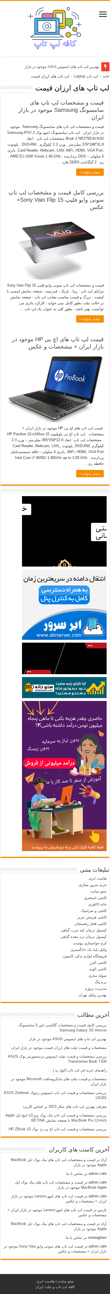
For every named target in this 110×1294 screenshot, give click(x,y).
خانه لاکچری (97, 904)
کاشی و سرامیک (94, 911)
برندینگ (101, 982)
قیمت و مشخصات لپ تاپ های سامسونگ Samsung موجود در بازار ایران (61, 109)
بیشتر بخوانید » (90, 172)
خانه (106, 76)
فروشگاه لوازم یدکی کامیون (85, 956)
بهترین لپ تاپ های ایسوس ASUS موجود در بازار (62, 67)
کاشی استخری (95, 898)
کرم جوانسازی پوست (90, 943)
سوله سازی (98, 975)
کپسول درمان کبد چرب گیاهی (84, 930)
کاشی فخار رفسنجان (90, 924)
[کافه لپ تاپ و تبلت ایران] (55, 27)
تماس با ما (74, 1173)
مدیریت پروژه (96, 988)
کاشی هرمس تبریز (92, 917)
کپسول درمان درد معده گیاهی (83, 937)
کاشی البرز (98, 962)
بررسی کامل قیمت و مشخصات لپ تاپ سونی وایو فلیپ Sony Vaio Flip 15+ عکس (56, 199)
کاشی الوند (98, 969)
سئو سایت (98, 891)
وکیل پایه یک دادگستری (89, 949)
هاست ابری (98, 878)
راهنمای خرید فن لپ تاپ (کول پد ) (80, 1070)
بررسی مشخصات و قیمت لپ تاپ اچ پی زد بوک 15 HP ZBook (58, 1129)
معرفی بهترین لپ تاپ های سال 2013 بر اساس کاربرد (65, 1106)
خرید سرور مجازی (93, 885)
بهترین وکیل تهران (92, 995)
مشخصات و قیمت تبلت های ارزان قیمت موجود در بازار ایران (59, 1048)
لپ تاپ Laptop (86, 76)
